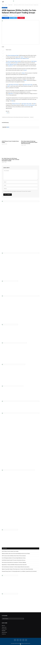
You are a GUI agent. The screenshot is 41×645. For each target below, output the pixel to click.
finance (23, 73)
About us (3, 625)
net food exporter (30, 105)
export (25, 70)
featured (31, 117)
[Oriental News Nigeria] (20, 1)
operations (17, 58)
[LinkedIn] (3, 55)
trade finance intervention (13, 84)
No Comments (16, 15)
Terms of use (4, 627)
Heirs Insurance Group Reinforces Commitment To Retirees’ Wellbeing (14, 562)
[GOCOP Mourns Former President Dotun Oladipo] (11, 135)
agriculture (10, 93)
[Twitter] (3, 52)
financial (13, 103)
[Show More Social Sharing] (26, 18)
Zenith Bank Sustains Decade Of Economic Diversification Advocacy (14, 560)
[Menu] (3, 2)
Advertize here (4, 632)
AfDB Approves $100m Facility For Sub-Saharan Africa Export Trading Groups (15, 117)
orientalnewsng (5, 15)
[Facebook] (3, 50)
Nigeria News (4, 7)
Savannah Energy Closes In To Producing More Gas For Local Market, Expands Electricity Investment (19, 571)
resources (18, 103)
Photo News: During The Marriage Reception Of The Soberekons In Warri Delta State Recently (29, 142)
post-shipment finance (12, 64)
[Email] (3, 60)
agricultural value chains (26, 103)
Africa (25, 105)
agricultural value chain (27, 84)
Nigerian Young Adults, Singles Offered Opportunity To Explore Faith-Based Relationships (17, 569)
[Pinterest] (3, 58)
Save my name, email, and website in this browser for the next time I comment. (17, 191)
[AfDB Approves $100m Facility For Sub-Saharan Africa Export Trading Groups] (20, 32)
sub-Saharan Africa (25, 58)
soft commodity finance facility (14, 61)
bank (17, 62)
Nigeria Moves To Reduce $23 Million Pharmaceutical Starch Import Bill (14, 564)
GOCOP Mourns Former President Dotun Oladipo (10, 142)
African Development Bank (13, 55)
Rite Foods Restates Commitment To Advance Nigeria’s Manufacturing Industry (15, 566)
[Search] (38, 2)
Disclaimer (3, 630)
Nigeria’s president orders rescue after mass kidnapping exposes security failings (16, 553)
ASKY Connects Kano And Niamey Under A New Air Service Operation (14, 555)
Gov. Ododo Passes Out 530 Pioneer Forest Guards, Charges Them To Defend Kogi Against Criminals (10, 159)
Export (22, 56)
